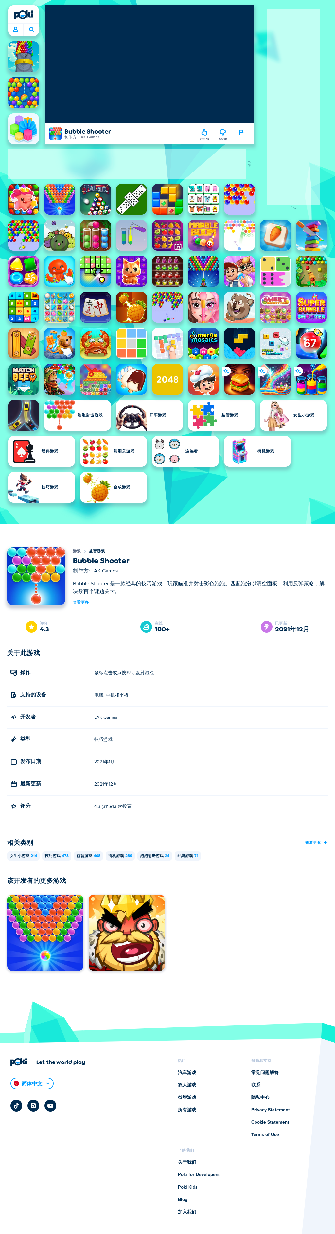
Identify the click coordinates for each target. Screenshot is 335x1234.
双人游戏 (187, 1085)
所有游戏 (187, 1110)
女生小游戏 (23, 856)
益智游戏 (97, 551)
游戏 (77, 551)
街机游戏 (120, 856)
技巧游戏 (57, 856)
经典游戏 (187, 856)
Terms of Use (265, 1135)
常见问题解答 (265, 1072)
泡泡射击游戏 (154, 856)
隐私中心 (260, 1097)
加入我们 (187, 1212)
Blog (182, 1199)
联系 (255, 1085)
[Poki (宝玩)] (23, 14)
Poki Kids (188, 1187)
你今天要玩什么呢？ (31, 30)
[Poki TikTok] (16, 1106)
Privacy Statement (270, 1110)
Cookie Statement (270, 1122)
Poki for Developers (199, 1174)
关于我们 (187, 1162)
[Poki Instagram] (33, 1106)
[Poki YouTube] (50, 1106)
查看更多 (81, 602)
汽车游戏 (187, 1072)
